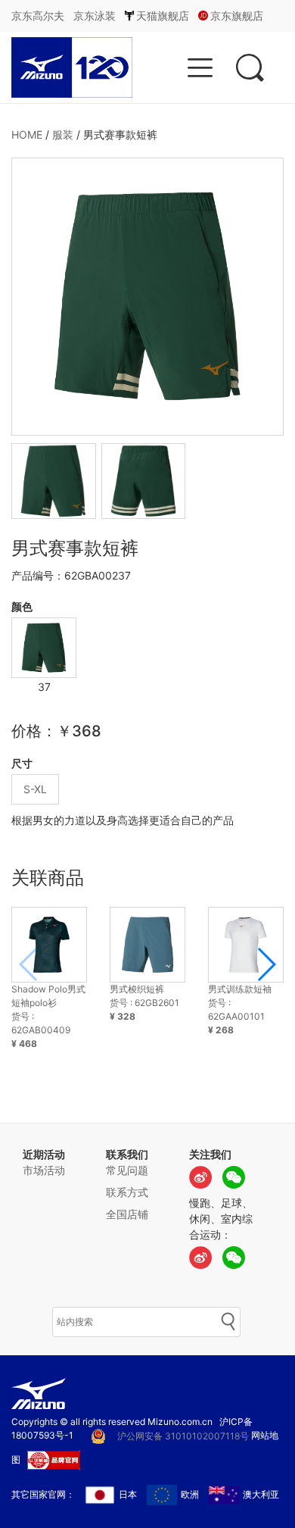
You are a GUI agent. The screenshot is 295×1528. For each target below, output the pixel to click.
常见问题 (127, 1170)
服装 (62, 134)
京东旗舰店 (236, 15)
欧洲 (190, 1494)
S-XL (35, 789)
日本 (128, 1494)
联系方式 (127, 1192)
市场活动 (44, 1170)
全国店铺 (127, 1214)
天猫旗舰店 (162, 15)
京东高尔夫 (37, 15)
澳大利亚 (261, 1494)
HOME (26, 134)
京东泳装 (94, 15)
